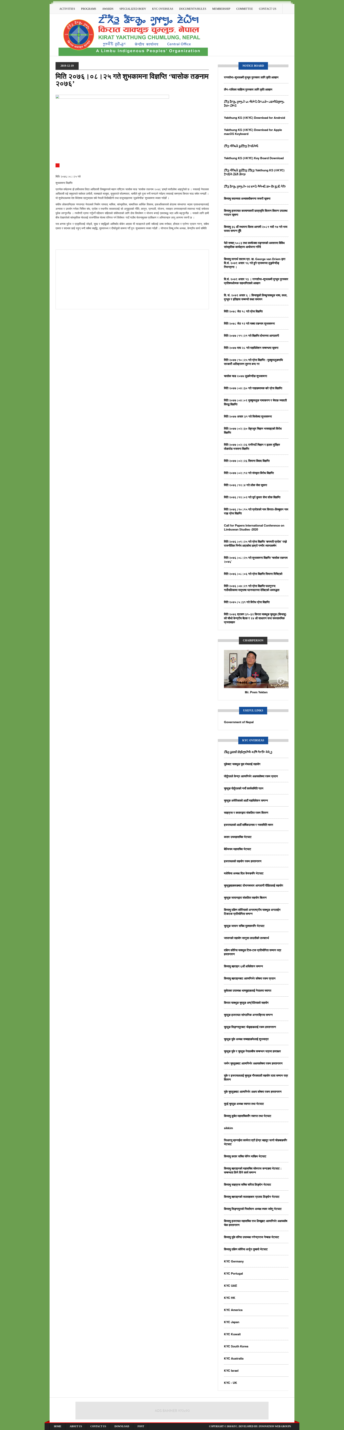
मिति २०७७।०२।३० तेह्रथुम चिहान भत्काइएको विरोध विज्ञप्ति (253, 430)
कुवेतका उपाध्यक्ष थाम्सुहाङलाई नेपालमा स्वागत (247, 990)
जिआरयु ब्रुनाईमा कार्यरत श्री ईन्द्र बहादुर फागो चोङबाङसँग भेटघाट (255, 1142)
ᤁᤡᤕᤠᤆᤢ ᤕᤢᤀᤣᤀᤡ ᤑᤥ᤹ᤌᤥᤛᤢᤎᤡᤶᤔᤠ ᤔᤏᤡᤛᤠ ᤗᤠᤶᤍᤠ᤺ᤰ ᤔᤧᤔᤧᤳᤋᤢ (248, 752)
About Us (76, 1426)
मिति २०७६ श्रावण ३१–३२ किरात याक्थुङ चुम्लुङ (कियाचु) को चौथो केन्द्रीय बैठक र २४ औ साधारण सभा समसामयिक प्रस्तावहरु (255, 618)
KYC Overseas (162, 8)
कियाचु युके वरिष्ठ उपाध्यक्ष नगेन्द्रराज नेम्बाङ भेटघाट (251, 1237)
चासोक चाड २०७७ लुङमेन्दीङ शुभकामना (245, 376)
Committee (244, 8)
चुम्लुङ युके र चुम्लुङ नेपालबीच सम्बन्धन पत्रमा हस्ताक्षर (252, 1051)
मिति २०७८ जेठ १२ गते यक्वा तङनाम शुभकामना (249, 323)
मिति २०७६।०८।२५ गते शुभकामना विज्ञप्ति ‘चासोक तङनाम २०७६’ (256, 559)
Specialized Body (132, 8)
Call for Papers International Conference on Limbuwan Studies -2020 (254, 527)
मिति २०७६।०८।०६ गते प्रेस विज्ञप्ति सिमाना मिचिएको (253, 574)
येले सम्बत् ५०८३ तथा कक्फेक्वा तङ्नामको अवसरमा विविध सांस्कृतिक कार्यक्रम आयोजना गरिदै (254, 245)
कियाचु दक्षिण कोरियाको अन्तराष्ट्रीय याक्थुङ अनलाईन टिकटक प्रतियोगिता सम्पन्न (252, 911)
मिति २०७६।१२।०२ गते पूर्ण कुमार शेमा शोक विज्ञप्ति (252, 497)
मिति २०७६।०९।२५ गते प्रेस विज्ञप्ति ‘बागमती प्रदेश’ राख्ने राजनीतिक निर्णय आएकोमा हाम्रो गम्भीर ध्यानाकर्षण (255, 543)
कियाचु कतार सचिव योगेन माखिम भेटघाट (245, 1156)
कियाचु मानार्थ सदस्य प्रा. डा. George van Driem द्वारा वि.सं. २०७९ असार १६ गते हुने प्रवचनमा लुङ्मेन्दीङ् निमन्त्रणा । (254, 263)
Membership (221, 8)
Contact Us (267, 8)
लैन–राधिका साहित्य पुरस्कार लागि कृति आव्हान (248, 89)
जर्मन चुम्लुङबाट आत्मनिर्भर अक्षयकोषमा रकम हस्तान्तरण (253, 1063)
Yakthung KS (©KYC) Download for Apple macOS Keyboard (253, 132)
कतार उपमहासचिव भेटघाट (238, 837)
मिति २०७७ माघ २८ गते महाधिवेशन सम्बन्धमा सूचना (251, 347)
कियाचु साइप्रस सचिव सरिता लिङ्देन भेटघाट (247, 1184)
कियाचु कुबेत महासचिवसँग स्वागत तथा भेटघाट (247, 1116)
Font (141, 1426)
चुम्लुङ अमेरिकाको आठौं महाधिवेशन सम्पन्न (246, 800)
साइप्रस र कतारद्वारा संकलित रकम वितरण (246, 812)
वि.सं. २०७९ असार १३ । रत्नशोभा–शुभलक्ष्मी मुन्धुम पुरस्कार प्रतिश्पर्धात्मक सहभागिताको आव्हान (256, 281)
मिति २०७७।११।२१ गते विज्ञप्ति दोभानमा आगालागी (251, 335)
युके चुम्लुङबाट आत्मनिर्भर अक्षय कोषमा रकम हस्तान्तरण (252, 1091)
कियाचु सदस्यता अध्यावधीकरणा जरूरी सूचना (247, 198)
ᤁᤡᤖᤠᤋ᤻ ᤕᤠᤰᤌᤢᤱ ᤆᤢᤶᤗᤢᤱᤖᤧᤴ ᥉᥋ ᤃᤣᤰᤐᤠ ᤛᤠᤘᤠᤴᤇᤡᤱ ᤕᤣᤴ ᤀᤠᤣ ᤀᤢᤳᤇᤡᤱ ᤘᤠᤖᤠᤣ (254, 186)
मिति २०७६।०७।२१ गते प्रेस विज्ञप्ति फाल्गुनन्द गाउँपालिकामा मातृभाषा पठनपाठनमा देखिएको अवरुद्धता (251, 588)
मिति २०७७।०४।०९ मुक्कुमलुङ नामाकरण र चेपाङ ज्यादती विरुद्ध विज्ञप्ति (255, 402)
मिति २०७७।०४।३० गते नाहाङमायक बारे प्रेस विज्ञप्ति (253, 388)
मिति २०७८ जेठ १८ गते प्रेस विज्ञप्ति (243, 311)
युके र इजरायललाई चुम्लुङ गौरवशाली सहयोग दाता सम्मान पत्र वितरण (256, 1077)
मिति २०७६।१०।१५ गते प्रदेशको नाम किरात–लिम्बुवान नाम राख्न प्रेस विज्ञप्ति (256, 511)
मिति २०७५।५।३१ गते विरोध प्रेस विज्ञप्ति (247, 602)
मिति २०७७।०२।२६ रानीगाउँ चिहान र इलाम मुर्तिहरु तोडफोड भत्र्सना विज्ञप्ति (252, 446)
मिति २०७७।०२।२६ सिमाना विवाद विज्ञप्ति (247, 460)
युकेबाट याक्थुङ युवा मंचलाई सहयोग (242, 764)
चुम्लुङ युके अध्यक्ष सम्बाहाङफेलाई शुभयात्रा (246, 1039)
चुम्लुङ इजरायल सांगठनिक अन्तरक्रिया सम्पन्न (248, 1015)
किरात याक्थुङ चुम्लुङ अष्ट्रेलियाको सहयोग (246, 1002)
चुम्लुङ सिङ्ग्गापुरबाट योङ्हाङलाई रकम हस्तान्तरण (250, 1027)
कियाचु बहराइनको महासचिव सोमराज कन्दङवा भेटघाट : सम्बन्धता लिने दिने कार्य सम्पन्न (252, 1170)
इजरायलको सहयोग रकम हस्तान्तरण (242, 861)
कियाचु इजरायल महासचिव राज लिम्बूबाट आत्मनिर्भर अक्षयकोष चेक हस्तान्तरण (255, 1223)
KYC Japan (231, 1322)
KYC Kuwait (232, 1334)
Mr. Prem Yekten (256, 692)
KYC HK (229, 1297)
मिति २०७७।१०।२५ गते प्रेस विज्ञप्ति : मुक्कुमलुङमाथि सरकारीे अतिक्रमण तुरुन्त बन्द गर (253, 362)
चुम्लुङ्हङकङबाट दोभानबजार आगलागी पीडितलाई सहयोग (253, 885)
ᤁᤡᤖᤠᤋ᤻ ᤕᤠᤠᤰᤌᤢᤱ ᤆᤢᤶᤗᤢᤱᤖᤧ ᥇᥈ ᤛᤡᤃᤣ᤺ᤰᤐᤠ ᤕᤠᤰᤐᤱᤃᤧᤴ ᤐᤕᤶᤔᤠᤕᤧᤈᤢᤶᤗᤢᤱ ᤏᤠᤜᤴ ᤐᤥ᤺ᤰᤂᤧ (254, 103)
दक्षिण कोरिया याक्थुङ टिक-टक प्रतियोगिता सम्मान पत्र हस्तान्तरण (252, 952)
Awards (107, 8)
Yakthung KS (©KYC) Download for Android (254, 117)
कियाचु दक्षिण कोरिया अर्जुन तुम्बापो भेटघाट (246, 1249)
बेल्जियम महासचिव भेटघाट (237, 849)
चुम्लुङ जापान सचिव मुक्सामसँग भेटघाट (244, 926)
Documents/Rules (192, 8)
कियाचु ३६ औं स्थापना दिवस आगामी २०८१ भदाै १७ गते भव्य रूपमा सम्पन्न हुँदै (255, 228)
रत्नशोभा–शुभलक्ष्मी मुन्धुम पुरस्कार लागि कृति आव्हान (251, 77)
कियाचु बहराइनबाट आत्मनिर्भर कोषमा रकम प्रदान (250, 978)
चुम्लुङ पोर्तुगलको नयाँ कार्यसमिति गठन (243, 788)
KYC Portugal (233, 1273)
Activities (67, 8)
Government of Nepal (239, 722)
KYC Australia (233, 1358)
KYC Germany (234, 1261)
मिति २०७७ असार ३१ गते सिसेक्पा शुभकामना (248, 416)
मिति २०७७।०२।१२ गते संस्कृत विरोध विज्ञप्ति (249, 473)
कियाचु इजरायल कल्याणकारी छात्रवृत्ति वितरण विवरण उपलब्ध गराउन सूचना (255, 212)
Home (57, 1426)
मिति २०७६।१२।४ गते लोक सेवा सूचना (245, 485)
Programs (88, 8)
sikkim (228, 1128)
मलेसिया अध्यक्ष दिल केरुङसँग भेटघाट (244, 873)
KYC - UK (230, 1382)
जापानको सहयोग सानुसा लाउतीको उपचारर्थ (246, 938)
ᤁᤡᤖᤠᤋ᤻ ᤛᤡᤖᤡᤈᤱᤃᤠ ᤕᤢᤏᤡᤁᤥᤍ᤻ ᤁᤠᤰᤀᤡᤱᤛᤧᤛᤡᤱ (241, 146)
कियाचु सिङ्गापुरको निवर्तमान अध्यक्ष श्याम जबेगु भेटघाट (253, 1209)
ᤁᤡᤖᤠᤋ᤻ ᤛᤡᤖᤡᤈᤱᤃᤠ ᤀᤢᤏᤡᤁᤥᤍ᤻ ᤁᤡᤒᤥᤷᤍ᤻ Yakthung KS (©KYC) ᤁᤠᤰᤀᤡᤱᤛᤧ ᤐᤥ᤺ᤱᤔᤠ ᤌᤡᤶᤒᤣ (254, 172)
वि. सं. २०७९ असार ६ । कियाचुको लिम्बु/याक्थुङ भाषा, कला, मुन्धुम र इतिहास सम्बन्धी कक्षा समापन (255, 297)
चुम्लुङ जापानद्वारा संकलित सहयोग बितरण (245, 897)
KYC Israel (231, 1370)
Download (121, 1426)
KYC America (233, 1310)
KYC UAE (230, 1285)
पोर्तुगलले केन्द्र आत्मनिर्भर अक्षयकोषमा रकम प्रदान (251, 776)
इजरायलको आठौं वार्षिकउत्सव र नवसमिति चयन (248, 824)
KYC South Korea (236, 1346)
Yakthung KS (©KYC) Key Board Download (254, 158)
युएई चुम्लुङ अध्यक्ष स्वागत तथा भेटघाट (244, 1103)
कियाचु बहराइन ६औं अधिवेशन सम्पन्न (243, 966)
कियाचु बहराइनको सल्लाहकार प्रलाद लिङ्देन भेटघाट (252, 1196)
